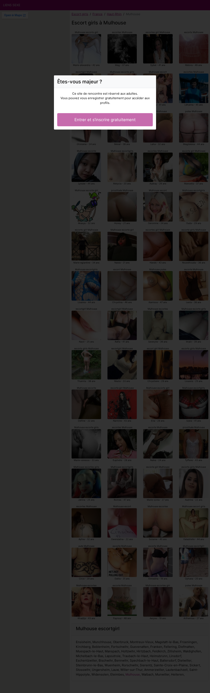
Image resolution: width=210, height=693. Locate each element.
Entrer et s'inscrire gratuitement (105, 119)
